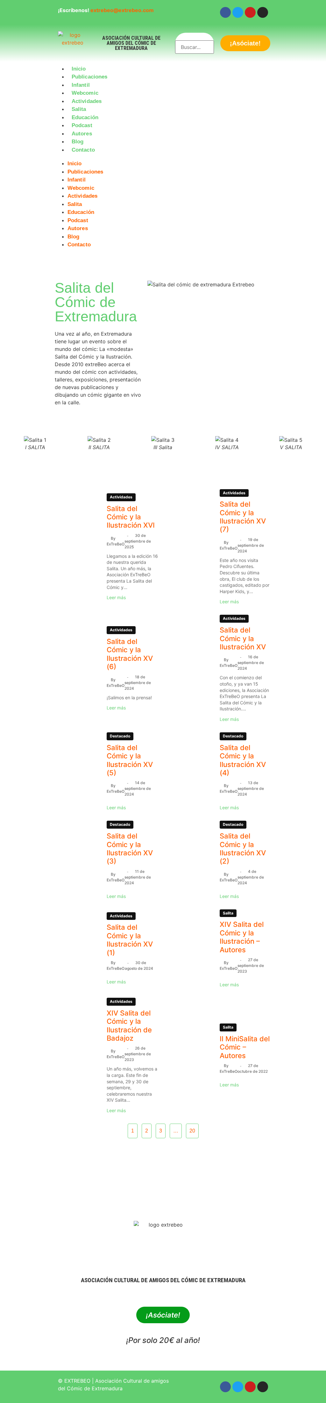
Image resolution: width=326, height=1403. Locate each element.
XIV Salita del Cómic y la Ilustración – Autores (242, 937)
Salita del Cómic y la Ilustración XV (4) (243, 760)
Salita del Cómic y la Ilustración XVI (131, 517)
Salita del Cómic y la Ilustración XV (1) (130, 939)
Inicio (79, 69)
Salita (79, 109)
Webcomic (85, 93)
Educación (85, 117)
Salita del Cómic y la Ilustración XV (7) (243, 516)
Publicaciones (89, 77)
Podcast (82, 125)
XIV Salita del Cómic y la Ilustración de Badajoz (129, 1025)
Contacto (83, 150)
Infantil (81, 85)
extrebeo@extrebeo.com (122, 10)
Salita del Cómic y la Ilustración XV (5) (130, 760)
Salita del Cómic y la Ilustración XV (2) (243, 848)
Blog (77, 142)
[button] (163, 157)
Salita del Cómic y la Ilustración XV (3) (130, 848)
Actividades (87, 101)
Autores (82, 134)
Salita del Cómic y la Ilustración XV (243, 638)
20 (192, 1130)
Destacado (120, 736)
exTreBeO (115, 544)
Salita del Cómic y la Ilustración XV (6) (130, 654)
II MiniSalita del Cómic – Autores (245, 1047)
